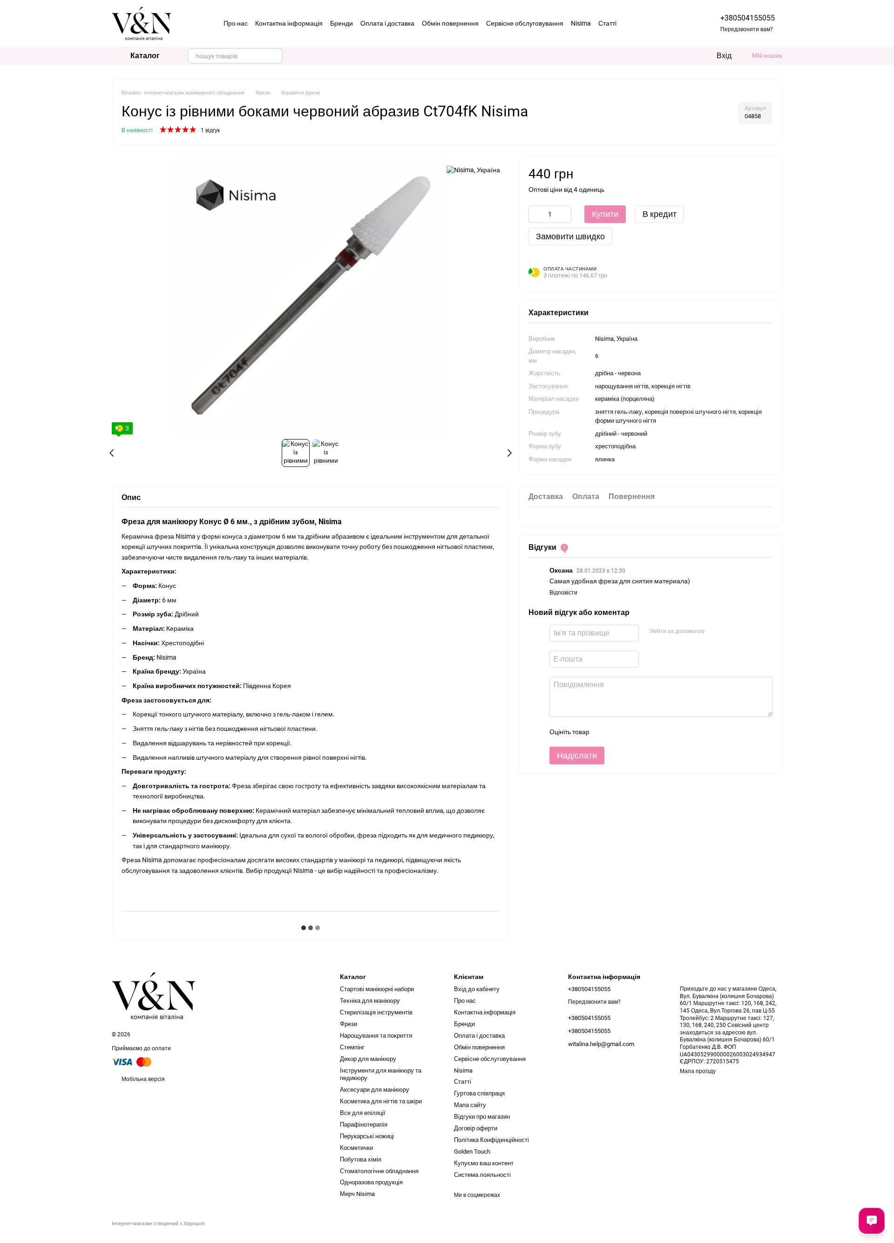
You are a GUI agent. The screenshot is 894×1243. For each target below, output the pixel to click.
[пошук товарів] (275, 55)
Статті (607, 23)
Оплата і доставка (387, 23)
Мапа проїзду (698, 1071)
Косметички (356, 1147)
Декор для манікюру (368, 1058)
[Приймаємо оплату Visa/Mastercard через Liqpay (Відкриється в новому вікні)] (132, 1061)
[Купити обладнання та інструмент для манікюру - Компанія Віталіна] (154, 995)
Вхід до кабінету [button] (477, 989)
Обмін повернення (450, 23)
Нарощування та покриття (376, 1035)
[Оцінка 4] (649, 731)
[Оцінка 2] (619, 731)
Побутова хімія (360, 1159)
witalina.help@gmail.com (601, 1043)
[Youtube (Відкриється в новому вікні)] (653, 23)
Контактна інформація (289, 23)
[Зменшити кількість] (535, 213)
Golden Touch (472, 1151)
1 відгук (210, 130)
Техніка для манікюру (370, 1000)
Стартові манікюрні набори (377, 989)
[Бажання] (689, 56)
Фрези (348, 1023)
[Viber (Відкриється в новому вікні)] (675, 23)
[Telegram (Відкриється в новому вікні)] (664, 23)
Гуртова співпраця (479, 1093)
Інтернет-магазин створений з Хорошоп (158, 1224)
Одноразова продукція (371, 1182)
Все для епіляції (363, 1112)
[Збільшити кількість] (564, 213)
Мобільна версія (142, 1079)
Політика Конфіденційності (491, 1139)
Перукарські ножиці (367, 1136)
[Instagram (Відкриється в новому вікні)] (631, 23)
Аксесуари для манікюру (374, 1089)
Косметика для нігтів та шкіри (381, 1101)
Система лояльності (482, 1174)
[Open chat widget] (872, 1221)
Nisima (581, 23)
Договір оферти (475, 1128)
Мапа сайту (470, 1104)
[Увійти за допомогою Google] (729, 631)
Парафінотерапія (363, 1124)
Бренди (341, 23)
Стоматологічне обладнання (379, 1171)
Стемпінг (352, 1047)
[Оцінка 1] (604, 731)
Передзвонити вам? (746, 29)
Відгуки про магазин (482, 1116)
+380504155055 (747, 18)
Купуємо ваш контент (484, 1163)
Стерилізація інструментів (376, 1012)
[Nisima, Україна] (473, 169)
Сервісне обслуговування (524, 23)
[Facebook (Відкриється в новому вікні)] (642, 23)
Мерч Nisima (357, 1193)
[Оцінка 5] (664, 731)
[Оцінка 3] (634, 731)
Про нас (236, 23)
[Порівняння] (671, 56)
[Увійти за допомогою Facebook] (714, 631)
